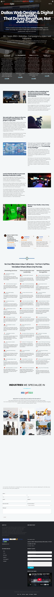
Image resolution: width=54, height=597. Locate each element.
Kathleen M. (26, 236)
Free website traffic (31, 539)
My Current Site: (6, 503)
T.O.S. (4, 553)
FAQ (4, 551)
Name (4, 493)
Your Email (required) (32, 554)
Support (4, 557)
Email (4, 499)
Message (4, 507)
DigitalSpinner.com (5, 544)
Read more (7, 78)
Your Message (30, 561)
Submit (4, 517)
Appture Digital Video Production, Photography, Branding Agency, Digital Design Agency (12, 237)
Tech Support (5, 559)
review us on (10, 247)
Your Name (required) (32, 550)
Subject (29, 499)
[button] (49, 4)
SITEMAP (4, 561)
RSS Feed (5, 555)
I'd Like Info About (31, 503)
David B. (41, 236)
